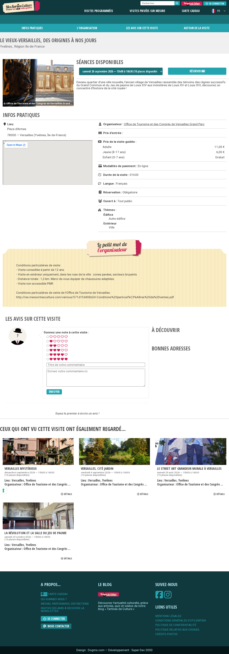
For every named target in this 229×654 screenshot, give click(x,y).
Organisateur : (113, 124)
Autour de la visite (196, 28)
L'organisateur (87, 28)
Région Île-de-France (29, 46)
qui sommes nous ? (54, 599)
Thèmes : (109, 209)
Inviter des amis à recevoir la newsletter (62, 609)
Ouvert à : (110, 201)
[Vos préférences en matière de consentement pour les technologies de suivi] (3, 490)
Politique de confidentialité (175, 625)
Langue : (109, 183)
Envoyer (54, 392)
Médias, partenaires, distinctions (65, 603)
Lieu (10, 124)
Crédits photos (166, 634)
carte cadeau (57, 594)
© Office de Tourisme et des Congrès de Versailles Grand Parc (39, 103)
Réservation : (112, 192)
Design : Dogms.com (90, 650)
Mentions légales (168, 616)
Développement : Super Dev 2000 (130, 650)
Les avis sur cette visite (142, 28)
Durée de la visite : (116, 174)
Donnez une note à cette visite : (66, 332)
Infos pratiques (32, 28)
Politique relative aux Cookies (177, 629)
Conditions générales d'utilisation (180, 620)
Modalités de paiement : (120, 166)
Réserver (195, 71)
